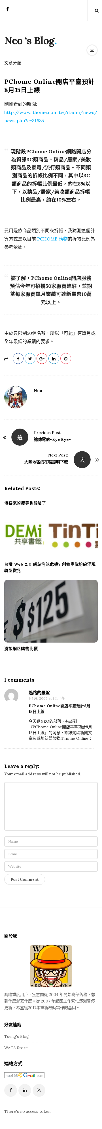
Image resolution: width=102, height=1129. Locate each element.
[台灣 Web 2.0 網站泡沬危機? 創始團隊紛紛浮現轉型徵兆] (51, 535)
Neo (38, 390)
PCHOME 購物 (52, 239)
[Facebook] (7, 11)
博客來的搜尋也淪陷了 (25, 503)
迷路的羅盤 (39, 692)
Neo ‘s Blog (29, 40)
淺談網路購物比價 (21, 648)
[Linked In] (24, 1090)
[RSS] (39, 1090)
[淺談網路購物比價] (51, 611)
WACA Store (16, 1047)
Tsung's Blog (16, 1036)
